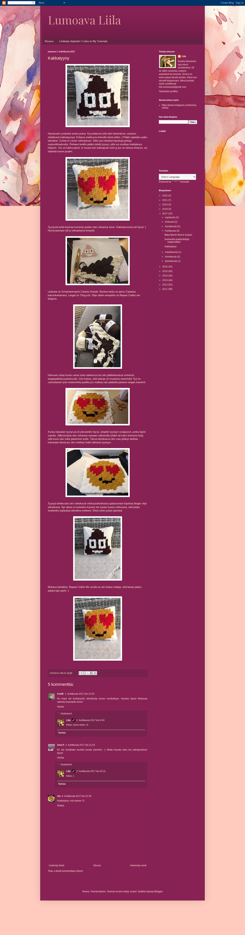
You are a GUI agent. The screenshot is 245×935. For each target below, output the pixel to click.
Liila (68, 720)
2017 (165, 213)
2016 (165, 266)
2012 (165, 284)
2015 (165, 271)
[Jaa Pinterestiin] (95, 673)
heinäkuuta (171, 226)
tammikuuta (171, 261)
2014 (165, 275)
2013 (165, 280)
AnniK (60, 693)
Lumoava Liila (84, 19)
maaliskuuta (171, 252)
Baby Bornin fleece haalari (178, 235)
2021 (165, 200)
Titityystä (85, 295)
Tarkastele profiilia (168, 91)
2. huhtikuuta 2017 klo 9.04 (90, 720)
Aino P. (60, 745)
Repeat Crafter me (130, 295)
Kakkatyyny (170, 246)
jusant (133, 891)
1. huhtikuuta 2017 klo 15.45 (79, 693)
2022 (165, 195)
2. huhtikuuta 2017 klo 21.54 (80, 745)
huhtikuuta (170, 230)
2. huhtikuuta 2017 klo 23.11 (91, 771)
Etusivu (49, 41)
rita (59, 796)
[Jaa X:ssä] (88, 673)
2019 (165, 204)
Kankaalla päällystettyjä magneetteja (177, 240)
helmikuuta (171, 256)
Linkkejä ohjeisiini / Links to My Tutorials (83, 41)
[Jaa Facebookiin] (91, 673)
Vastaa (60, 706)
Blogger (158, 891)
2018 (165, 209)
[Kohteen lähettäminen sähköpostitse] (80, 673)
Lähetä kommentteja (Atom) (68, 871)
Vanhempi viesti (138, 865)
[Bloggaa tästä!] (84, 673)
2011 (165, 289)
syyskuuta (170, 217)
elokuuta (170, 221)
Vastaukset (66, 713)
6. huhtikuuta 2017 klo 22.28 (76, 796)
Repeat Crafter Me (79, 587)
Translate (184, 181)
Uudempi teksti (56, 865)
